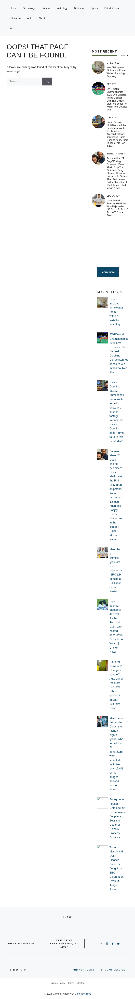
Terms (71, 983)
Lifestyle (46, 8)
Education (15, 18)
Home (13, 8)
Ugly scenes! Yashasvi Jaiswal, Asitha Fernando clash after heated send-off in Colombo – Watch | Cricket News (116, 626)
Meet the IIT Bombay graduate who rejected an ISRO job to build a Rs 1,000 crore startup (117, 208)
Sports (94, 8)
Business (79, 8)
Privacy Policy (57, 983)
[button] (11, 28)
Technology (29, 8)
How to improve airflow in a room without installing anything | (116, 72)
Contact (81, 983)
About (42, 18)
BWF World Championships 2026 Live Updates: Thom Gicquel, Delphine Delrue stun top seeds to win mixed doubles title (117, 99)
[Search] (47, 81)
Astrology (62, 8)
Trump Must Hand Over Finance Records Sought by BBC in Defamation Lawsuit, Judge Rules (116, 868)
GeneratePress (83, 993)
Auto (29, 18)
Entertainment (111, 8)
